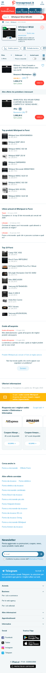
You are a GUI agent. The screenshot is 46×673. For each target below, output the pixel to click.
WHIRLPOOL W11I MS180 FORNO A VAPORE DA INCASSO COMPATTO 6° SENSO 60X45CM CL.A (26, 102)
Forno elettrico (25, 481)
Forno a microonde (10, 468)
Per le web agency (9, 601)
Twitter (7, 642)
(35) (23, 112)
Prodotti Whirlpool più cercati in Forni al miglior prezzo (22, 355)
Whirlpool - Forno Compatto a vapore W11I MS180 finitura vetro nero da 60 (25, 67)
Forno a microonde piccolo (13, 499)
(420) (24, 78)
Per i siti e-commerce (10, 596)
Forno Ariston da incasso (12, 527)
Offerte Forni (25, 468)
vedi (39, 83)
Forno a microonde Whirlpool (14, 522)
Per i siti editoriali (8, 606)
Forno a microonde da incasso (14, 508)
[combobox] (6, 17)
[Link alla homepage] (3, 22)
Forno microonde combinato (13, 490)
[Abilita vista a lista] (44, 55)
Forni (7, 22)
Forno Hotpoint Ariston (11, 504)
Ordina (18, 55)
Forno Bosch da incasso (12, 495)
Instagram (9, 648)
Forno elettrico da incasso (12, 485)
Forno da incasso (9, 481)
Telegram (8, 653)
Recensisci (17, 112)
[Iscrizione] (41, 554)
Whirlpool (13, 22)
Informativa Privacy (36, 559)
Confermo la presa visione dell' (24, 559)
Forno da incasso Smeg (12, 518)
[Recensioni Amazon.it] (17, 78)
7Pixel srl (15, 662)
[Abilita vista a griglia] (44, 59)
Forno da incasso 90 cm (12, 513)
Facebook (9, 637)
